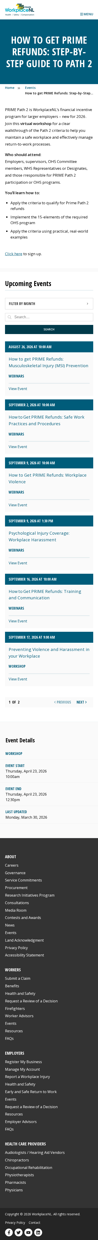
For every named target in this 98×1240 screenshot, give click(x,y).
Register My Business (23, 1061)
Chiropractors (17, 1160)
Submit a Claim (17, 978)
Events (10, 932)
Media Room (15, 910)
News (10, 925)
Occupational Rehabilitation (28, 1167)
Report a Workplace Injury (27, 1076)
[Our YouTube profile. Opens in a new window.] (28, 1233)
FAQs (9, 1038)
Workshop (13, 753)
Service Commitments (24, 880)
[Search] (9, 317)
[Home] (19, 10)
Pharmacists (15, 1182)
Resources (14, 1030)
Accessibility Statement (24, 955)
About (10, 856)
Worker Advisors (19, 1015)
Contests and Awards (23, 917)
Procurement (16, 887)
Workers (13, 969)
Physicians (14, 1189)
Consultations (17, 902)
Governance (15, 872)
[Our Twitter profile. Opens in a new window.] (19, 1233)
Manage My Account (22, 1069)
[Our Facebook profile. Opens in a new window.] (9, 1233)
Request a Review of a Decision (31, 1001)
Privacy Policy (16, 947)
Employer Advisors (21, 1121)
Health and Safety (20, 993)
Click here (13, 253)
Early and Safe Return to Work (31, 1091)
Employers (14, 1053)
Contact (34, 1222)
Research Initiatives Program (29, 895)
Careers (11, 865)
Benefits (12, 985)
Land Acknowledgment (24, 940)
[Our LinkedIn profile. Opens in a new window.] (38, 1233)
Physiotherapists (19, 1174)
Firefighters (15, 1008)
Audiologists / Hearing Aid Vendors (35, 1152)
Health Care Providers (25, 1144)
